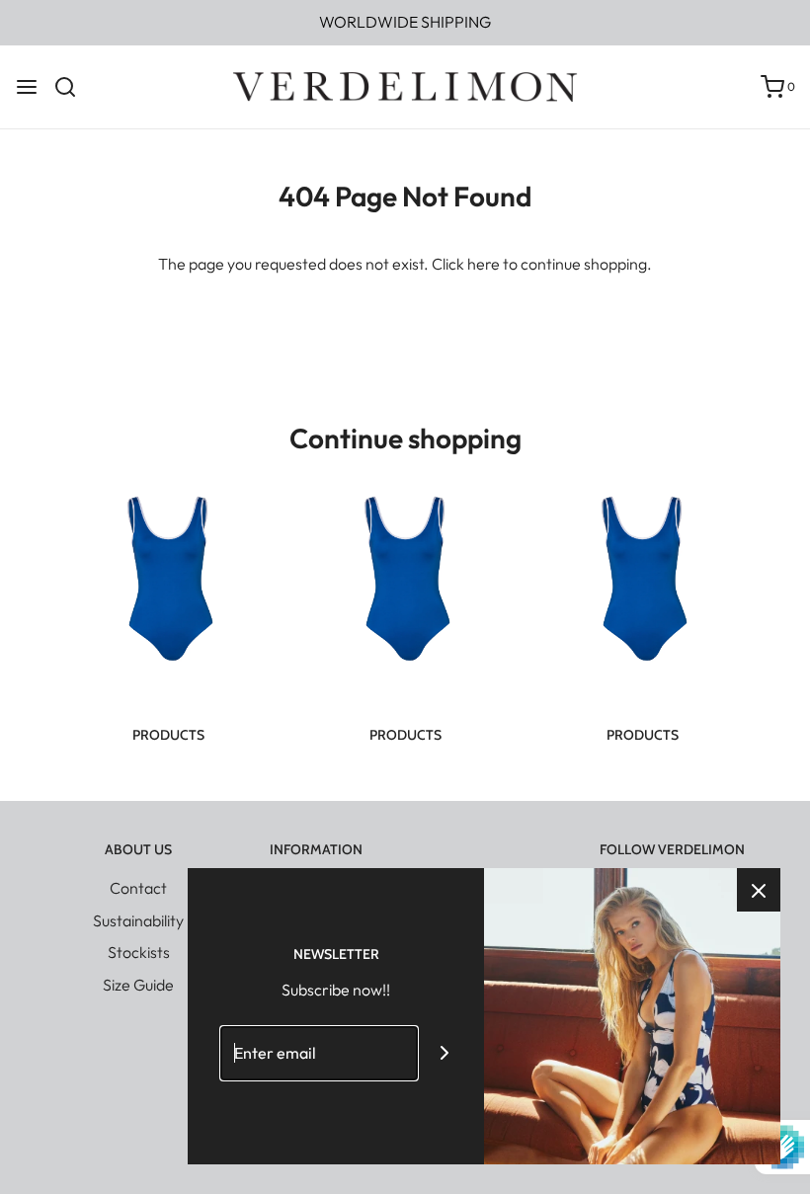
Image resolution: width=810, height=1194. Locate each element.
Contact (138, 888)
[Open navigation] (26, 87)
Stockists (139, 952)
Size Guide (138, 985)
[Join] (445, 1053)
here (483, 264)
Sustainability (138, 920)
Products (168, 735)
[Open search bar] (72, 87)
